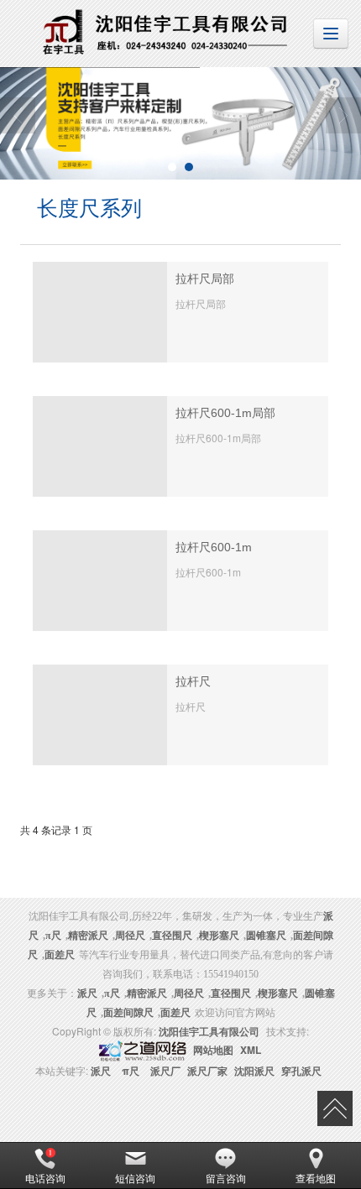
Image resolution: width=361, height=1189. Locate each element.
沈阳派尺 (254, 1070)
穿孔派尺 (301, 1070)
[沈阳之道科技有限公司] (141, 1049)
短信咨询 (135, 1178)
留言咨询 (226, 1178)
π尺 (53, 935)
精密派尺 (88, 935)
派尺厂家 (207, 1070)
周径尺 (130, 935)
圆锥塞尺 (266, 935)
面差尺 (59, 955)
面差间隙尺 (128, 1013)
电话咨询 (45, 1178)
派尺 (101, 1070)
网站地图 (213, 1049)
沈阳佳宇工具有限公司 (209, 1031)
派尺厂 (165, 1070)
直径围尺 (172, 935)
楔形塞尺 (219, 935)
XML (250, 1049)
